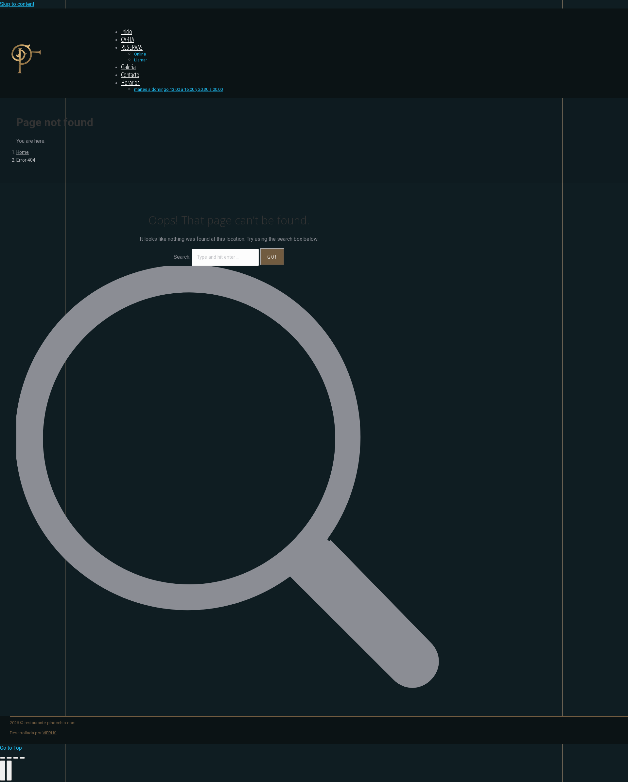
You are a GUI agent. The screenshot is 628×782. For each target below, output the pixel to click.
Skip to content (17, 4)
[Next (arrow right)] (9, 770)
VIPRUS (50, 732)
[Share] (9, 758)
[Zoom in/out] (22, 758)
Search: (182, 257)
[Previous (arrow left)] (2, 770)
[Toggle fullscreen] (15, 758)
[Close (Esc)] (2, 758)
